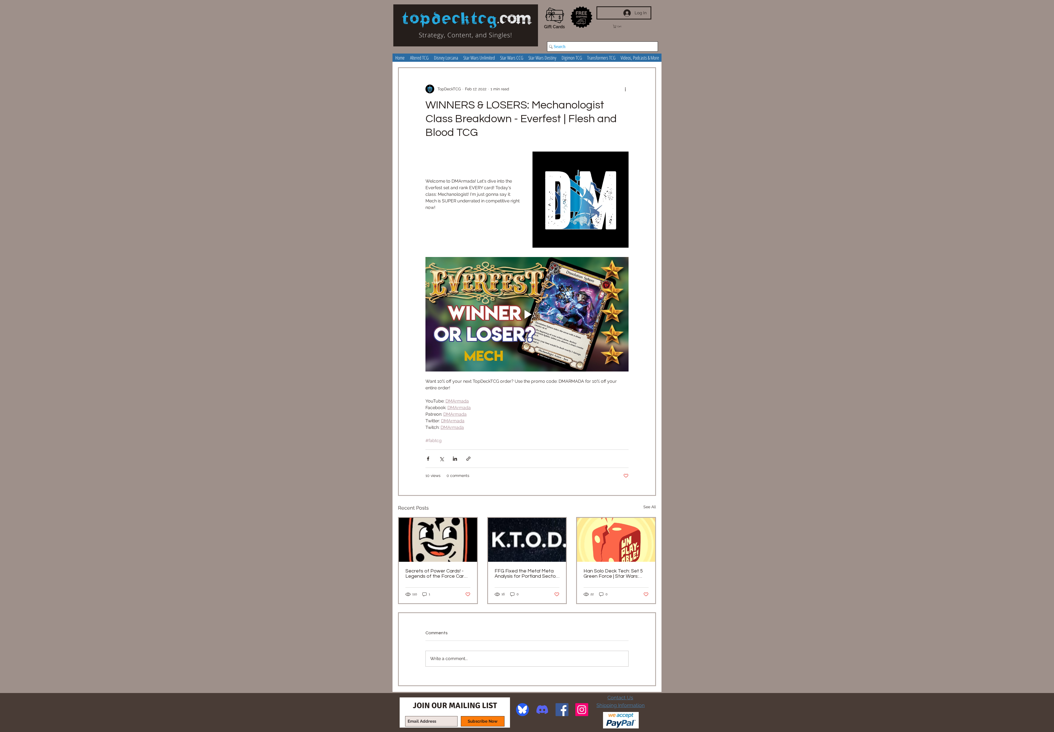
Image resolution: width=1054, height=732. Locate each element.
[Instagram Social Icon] (581, 709)
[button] (622, 26)
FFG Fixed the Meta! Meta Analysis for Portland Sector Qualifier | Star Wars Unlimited (526, 573)
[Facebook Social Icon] (562, 709)
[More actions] (625, 89)
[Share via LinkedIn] (455, 458)
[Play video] (527, 314)
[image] (522, 709)
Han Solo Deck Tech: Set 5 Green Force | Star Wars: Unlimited (613, 573)
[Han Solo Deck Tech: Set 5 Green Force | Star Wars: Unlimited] (616, 540)
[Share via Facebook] (428, 458)
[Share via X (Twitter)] (441, 458)
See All (649, 507)
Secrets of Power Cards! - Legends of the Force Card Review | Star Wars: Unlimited (437, 573)
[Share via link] (468, 458)
